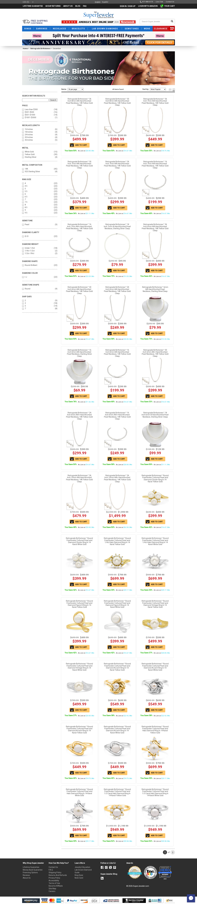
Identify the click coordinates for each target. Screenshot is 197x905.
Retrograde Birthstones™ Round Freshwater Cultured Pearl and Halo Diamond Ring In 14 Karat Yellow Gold (155, 729)
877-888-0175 (147, 2)
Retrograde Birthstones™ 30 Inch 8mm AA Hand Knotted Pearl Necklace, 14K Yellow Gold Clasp (117, 102)
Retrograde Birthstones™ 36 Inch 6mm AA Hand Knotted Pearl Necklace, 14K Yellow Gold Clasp (155, 227)
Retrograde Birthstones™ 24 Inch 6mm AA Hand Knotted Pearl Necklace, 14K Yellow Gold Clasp (117, 290)
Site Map (52, 888)
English (97, 2)
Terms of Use (54, 883)
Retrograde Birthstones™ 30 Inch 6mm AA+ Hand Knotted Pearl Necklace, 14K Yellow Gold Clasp (155, 353)
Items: (64, 89)
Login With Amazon (148, 6)
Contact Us (53, 867)
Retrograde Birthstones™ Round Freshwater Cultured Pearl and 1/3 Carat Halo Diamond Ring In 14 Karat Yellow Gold (117, 792)
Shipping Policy (55, 872)
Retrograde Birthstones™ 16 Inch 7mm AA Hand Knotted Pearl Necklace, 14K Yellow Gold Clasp (155, 165)
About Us (27, 878)
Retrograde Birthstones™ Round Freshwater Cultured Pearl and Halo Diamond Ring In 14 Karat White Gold (79, 792)
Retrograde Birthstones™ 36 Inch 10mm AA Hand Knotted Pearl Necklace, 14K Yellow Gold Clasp (79, 478)
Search (53, 100)
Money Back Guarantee (32, 870)
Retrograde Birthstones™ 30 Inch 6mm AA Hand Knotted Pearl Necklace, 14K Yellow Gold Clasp (79, 290)
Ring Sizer (79, 875)
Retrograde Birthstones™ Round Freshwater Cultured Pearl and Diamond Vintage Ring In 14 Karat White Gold (79, 667)
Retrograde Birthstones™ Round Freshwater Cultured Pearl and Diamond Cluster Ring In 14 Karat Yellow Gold (155, 478)
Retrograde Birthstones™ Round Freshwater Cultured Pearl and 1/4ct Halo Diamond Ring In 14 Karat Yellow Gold (117, 541)
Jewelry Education (82, 867)
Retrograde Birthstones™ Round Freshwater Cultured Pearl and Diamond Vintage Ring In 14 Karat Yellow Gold (155, 604)
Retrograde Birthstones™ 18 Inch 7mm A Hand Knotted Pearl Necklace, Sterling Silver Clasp (117, 226)
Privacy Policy (54, 878)
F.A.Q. (51, 870)
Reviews (26, 875)
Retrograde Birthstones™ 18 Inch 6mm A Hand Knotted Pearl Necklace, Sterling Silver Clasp (155, 415)
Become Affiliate (56, 886)
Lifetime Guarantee (31, 867)
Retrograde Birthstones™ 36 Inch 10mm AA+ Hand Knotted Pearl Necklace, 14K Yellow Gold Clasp (117, 478)
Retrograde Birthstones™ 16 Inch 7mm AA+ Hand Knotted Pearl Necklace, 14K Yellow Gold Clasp (79, 227)
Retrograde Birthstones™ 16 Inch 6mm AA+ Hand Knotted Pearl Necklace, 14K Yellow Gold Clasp (117, 416)
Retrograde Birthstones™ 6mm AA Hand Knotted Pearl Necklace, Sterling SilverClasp (155, 289)
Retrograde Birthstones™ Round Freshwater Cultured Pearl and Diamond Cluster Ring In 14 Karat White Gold (79, 541)
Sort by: (145, 89)
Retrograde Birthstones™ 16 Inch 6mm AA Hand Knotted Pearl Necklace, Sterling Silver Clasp (79, 353)
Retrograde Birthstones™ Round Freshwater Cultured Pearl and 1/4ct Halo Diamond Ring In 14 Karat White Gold (155, 541)
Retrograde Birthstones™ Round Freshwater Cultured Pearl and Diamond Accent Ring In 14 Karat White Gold (155, 667)
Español (105, 2)
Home (25, 48)
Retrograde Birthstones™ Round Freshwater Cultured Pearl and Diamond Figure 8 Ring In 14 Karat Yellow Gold (79, 604)
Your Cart (169, 6)
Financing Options (30, 872)
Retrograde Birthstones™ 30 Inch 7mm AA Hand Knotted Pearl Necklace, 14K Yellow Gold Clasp (79, 165)
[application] (191, 898)
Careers (52, 891)
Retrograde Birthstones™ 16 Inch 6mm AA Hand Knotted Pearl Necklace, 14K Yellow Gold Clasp (117, 353)
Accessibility (54, 880)
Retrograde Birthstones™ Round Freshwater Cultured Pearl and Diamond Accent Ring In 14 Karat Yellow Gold (117, 667)
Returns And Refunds (58, 875)
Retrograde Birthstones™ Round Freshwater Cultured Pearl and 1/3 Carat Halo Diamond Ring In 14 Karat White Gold (155, 792)
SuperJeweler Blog (109, 874)
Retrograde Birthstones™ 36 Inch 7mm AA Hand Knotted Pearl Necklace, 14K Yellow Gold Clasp (155, 102)
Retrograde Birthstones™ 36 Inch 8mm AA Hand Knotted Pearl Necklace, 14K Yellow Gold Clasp (79, 102)
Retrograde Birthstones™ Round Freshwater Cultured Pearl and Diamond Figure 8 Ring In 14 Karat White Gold (117, 604)
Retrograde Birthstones (40, 48)
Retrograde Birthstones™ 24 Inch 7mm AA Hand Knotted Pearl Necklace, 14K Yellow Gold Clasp (117, 165)
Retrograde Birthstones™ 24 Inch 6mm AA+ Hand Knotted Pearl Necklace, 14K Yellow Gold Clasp (79, 416)
